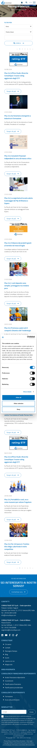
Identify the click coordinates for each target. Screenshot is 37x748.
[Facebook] (10, 635)
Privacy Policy (7, 741)
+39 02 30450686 (10, 627)
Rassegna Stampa (11, 651)
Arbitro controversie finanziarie (18, 743)
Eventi (7, 658)
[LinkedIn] (3, 635)
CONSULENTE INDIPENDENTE (13, 692)
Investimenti (9, 681)
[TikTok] (17, 635)
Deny (18, 409)
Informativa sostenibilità (18, 745)
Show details (27, 392)
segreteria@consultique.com (10, 630)
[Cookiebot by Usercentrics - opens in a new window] (27, 337)
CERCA (18, 43)
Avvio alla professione (12, 700)
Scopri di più (11, 91)
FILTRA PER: (8, 22)
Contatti (7, 647)
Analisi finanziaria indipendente (15, 677)
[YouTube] (7, 635)
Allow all (18, 397)
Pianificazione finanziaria (13, 684)
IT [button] (30, 2)
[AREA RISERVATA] (22, 2)
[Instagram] (13, 635)
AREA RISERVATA (8, 669)
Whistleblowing (30, 745)
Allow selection (18, 403)
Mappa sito (8, 664)
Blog (6, 654)
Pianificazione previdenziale (14, 687)
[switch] (32, 373)
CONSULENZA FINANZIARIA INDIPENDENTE (18, 673)
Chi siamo (8, 644)
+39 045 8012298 (10, 613)
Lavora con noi (9, 661)
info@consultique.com (8, 615)
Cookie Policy (15, 741)
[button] (26, 2)
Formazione (9, 696)
